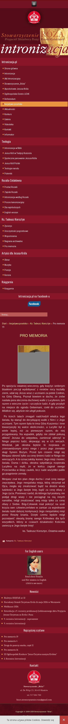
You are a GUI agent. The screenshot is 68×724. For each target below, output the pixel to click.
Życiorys (8, 226)
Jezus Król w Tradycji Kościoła (18, 153)
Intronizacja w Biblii (13, 148)
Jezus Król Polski (12, 163)
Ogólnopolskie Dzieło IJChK (16, 94)
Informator (9, 134)
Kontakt (7, 129)
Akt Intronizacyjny (12, 78)
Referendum (9, 99)
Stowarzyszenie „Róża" (15, 83)
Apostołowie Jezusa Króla (16, 89)
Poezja (7, 270)
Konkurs (8, 114)
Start (4, 323)
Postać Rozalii (10, 187)
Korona (7, 275)
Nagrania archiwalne (13, 241)
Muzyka (7, 265)
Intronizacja (9, 73)
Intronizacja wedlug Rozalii (16, 197)
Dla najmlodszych (12, 207)
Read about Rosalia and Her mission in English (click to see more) (34, 580)
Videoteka (8, 124)
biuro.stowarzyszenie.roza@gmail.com (34, 699)
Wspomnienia (10, 236)
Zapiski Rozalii (11, 192)
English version (11, 212)
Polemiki (8, 173)
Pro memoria (10, 246)
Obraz (7, 260)
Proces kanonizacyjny (14, 202)
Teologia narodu (11, 168)
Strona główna (11, 68)
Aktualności (9, 109)
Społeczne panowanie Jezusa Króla (20, 158)
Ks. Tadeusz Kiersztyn (40, 323)
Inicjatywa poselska (13, 104)
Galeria (7, 119)
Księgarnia (9, 288)
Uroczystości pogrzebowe (16, 231)
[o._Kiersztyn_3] (33, 364)
